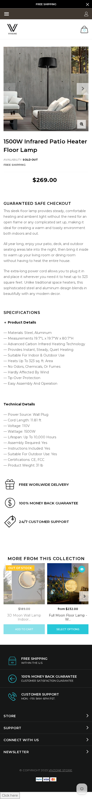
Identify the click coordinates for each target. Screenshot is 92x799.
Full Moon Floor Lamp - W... (68, 617)
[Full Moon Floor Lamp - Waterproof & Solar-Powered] (67, 583)
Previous (7, 596)
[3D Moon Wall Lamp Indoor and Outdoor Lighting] (24, 583)
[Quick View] (81, 569)
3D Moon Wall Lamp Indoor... (24, 617)
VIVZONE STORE (60, 770)
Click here (10, 795)
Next (84, 596)
